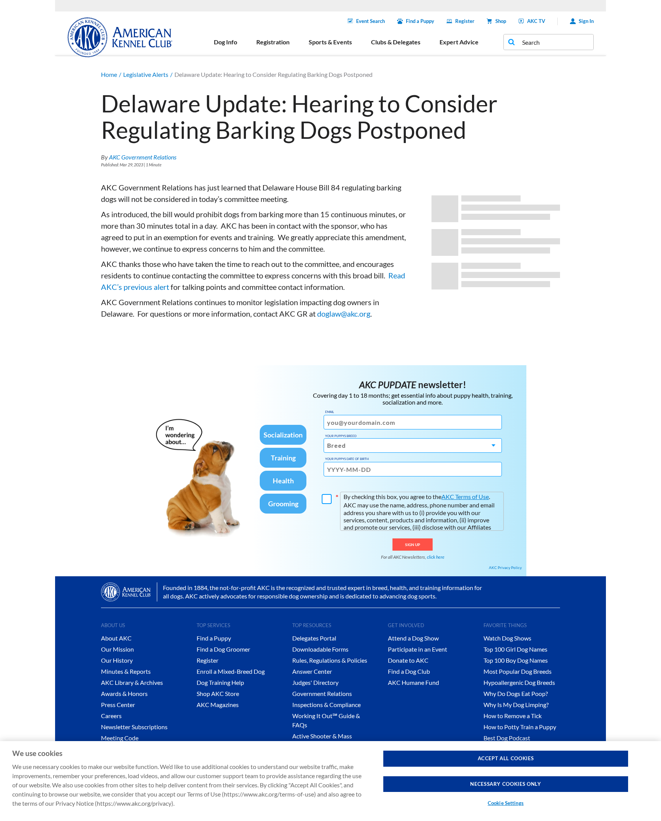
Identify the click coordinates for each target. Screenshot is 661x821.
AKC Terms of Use (465, 496)
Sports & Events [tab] (330, 42)
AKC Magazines (218, 704)
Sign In (586, 21)
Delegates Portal (314, 638)
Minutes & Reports (126, 671)
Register (464, 21)
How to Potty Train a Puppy (520, 726)
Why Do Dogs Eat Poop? (516, 693)
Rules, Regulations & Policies (329, 660)
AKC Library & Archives (132, 682)
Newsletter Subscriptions (134, 726)
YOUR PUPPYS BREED (341, 436)
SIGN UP (412, 544)
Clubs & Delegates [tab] (395, 42)
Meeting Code (119, 737)
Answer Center (312, 671)
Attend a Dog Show (413, 638)
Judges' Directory (315, 682)
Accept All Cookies (506, 758)
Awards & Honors (124, 693)
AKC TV (536, 21)
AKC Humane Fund (413, 682)
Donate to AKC (408, 660)
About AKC (116, 638)
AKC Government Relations (142, 157)
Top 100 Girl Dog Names (515, 649)
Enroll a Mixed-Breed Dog (231, 671)
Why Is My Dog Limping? (516, 704)
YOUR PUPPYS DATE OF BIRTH (347, 458)
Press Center (118, 704)
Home (109, 74)
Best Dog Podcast (507, 737)
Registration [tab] (273, 42)
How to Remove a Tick (513, 715)
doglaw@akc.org (343, 313)
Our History (117, 660)
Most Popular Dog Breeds (518, 671)
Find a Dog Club (409, 671)
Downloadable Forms (320, 649)
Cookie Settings (506, 803)
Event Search (370, 21)
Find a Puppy (420, 21)
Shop (500, 21)
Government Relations (322, 693)
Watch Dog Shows (507, 638)
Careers (111, 715)
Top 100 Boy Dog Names (516, 660)
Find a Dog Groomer (223, 649)
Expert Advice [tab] (459, 42)
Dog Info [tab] (225, 42)
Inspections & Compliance (326, 704)
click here (435, 557)
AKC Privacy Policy (505, 567)
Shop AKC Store (218, 693)
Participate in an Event (417, 649)
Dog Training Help (220, 682)
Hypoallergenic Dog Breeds (519, 682)
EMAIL (329, 411)
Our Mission (117, 649)
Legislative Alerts (145, 74)
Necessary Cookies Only (505, 784)
